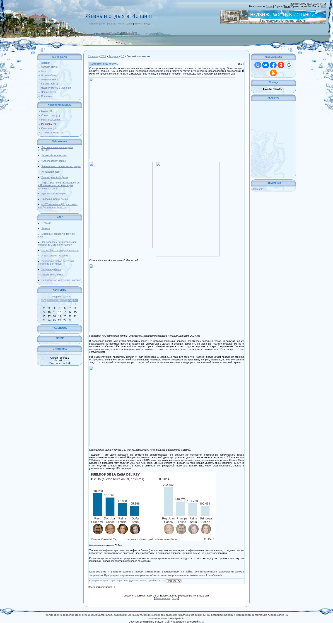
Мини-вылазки (49, 119)
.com (257, 189)
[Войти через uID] (257, 65)
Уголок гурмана (50, 132)
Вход (147, 23)
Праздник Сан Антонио (54, 199)
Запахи (45, 228)
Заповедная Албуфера (54, 177)
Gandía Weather (273, 89)
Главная (93, 23)
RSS (323, 6)
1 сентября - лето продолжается (60, 250)
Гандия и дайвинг (51, 269)
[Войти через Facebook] (273, 65)
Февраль (113, 56)
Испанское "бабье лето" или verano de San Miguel (56, 262)
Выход (138, 23)
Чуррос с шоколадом (53, 193)
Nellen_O (144, 581)
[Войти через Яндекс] (281, 65)
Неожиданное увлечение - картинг (61, 280)
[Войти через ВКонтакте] (265, 65)
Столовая (46, 128)
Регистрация (125, 23)
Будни (44, 111)
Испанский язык (50, 171)
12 (59, 312)
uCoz (201, 621)
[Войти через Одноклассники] (273, 73)
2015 (103, 56)
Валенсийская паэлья (54, 155)
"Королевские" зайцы (53, 160)
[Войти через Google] (288, 65)
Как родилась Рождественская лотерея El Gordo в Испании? (57, 243)
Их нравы (46, 124)
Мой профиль (108, 23)
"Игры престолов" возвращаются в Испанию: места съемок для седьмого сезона (59, 185)
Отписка (46, 223)
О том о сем (48, 115)
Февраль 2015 (60, 296)
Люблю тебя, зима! (52, 274)
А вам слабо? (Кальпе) (54, 255)
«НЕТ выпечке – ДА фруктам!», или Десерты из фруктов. (58, 205)
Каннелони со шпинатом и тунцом (61, 166)
